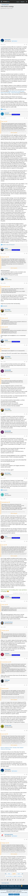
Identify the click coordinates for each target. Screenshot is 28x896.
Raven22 (7, 113)
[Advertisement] (14, 24)
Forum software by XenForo (11, 888)
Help (16, 885)
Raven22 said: (4, 688)
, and (9, 244)
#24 (26, 283)
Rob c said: (4, 121)
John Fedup (7, 309)
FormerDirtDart (9, 622)
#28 (26, 375)
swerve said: (4, 734)
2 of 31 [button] (14, 873)
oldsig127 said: (4, 257)
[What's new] (26, 1)
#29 (26, 414)
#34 (26, 601)
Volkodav (7, 596)
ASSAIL (6, 248)
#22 (26, 118)
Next (19, 873)
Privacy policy (11, 885)
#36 (26, 658)
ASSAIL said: (4, 318)
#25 (26, 314)
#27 (26, 361)
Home (19, 885)
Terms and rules (4, 885)
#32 (26, 498)
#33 (26, 541)
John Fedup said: (5, 348)
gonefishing (4, 8)
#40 (26, 839)
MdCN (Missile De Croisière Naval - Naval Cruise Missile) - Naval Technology (13, 91)
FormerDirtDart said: (6, 662)
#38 (26, 730)
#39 (26, 774)
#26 (26, 345)
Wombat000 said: (5, 286)
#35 (26, 627)
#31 (26, 478)
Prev (9, 873)
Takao (6, 278)
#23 (26, 253)
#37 (26, 685)
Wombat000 (8, 370)
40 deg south (8, 725)
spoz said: (4, 544)
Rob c (6, 536)
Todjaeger (7, 680)
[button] (1, 1)
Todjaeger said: (5, 842)
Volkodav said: (4, 630)
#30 (26, 436)
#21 (26, 44)
